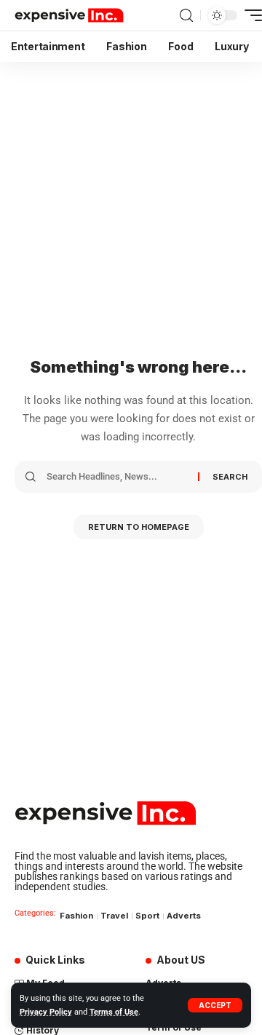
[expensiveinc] (69, 15)
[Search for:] (117, 477)
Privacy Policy (46, 1012)
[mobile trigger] (249, 15)
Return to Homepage (138, 527)
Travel (114, 916)
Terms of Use (114, 1012)
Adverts (184, 916)
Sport (147, 916)
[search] (186, 15)
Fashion (76, 916)
